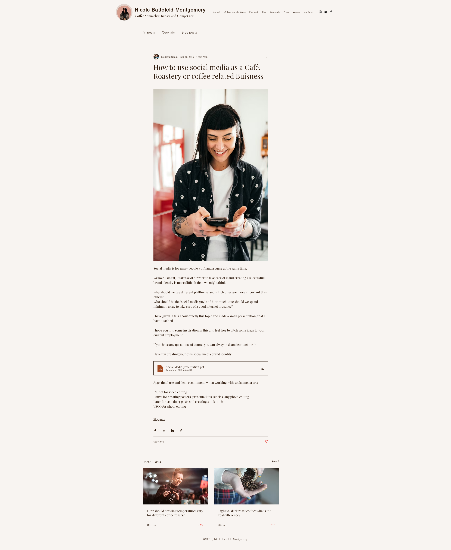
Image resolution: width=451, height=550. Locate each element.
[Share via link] (181, 430)
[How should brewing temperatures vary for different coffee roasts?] (175, 486)
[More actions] (266, 57)
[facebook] (331, 12)
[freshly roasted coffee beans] (246, 486)
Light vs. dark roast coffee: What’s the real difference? (244, 513)
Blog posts (189, 32)
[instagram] (320, 12)
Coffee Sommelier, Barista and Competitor (164, 16)
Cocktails (168, 32)
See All (275, 461)
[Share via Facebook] (155, 430)
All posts (149, 32)
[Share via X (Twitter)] (163, 430)
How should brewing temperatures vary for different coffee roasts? (175, 513)
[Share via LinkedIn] (172, 430)
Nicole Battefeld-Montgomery (170, 10)
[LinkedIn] (326, 12)
